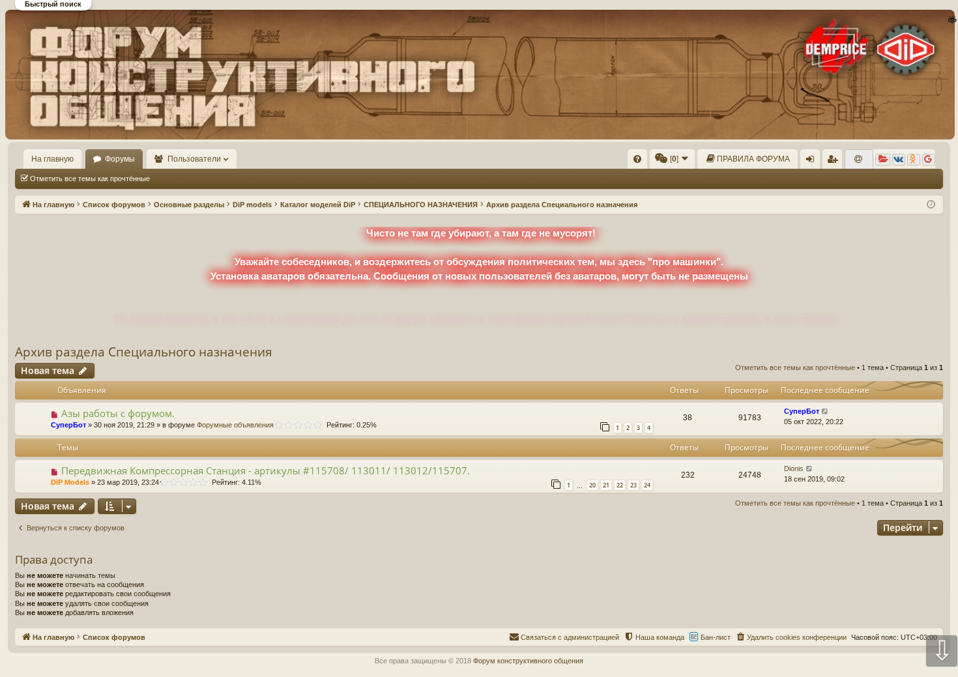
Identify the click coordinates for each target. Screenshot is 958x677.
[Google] (928, 160)
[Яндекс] (882, 160)
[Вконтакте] (898, 160)
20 (592, 485)
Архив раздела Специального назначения (143, 351)
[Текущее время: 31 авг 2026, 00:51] (931, 204)
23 (633, 485)
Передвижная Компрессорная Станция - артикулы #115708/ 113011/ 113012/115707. (265, 470)
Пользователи (194, 159)
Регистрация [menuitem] (835, 161)
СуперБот (68, 425)
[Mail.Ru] (859, 159)
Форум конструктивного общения (528, 661)
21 (606, 485)
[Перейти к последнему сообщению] (825, 411)
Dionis (794, 468)
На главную (52, 159)
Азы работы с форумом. (118, 413)
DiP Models (70, 482)
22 (620, 485)
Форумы (120, 159)
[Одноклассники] (913, 160)
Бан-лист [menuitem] (716, 637)
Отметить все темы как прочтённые (90, 178)
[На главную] (478, 74)
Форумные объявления (235, 425)
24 (647, 485)
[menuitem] (637, 159)
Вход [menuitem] (813, 161)
